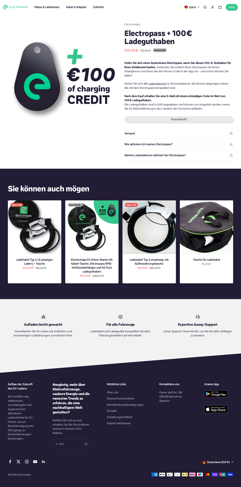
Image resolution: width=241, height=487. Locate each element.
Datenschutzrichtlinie (120, 398)
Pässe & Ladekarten (47, 7)
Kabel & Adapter (76, 7)
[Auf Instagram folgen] (27, 461)
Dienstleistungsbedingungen (125, 404)
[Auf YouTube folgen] (35, 461)
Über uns (112, 392)
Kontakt (112, 410)
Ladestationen (158, 83)
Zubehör (98, 7)
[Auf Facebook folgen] (10, 461)
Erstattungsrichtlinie (119, 417)
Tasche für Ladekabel (206, 259)
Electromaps (132, 24)
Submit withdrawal (118, 423)
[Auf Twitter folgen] (18, 462)
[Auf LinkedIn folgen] (43, 461)
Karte (231, 7)
